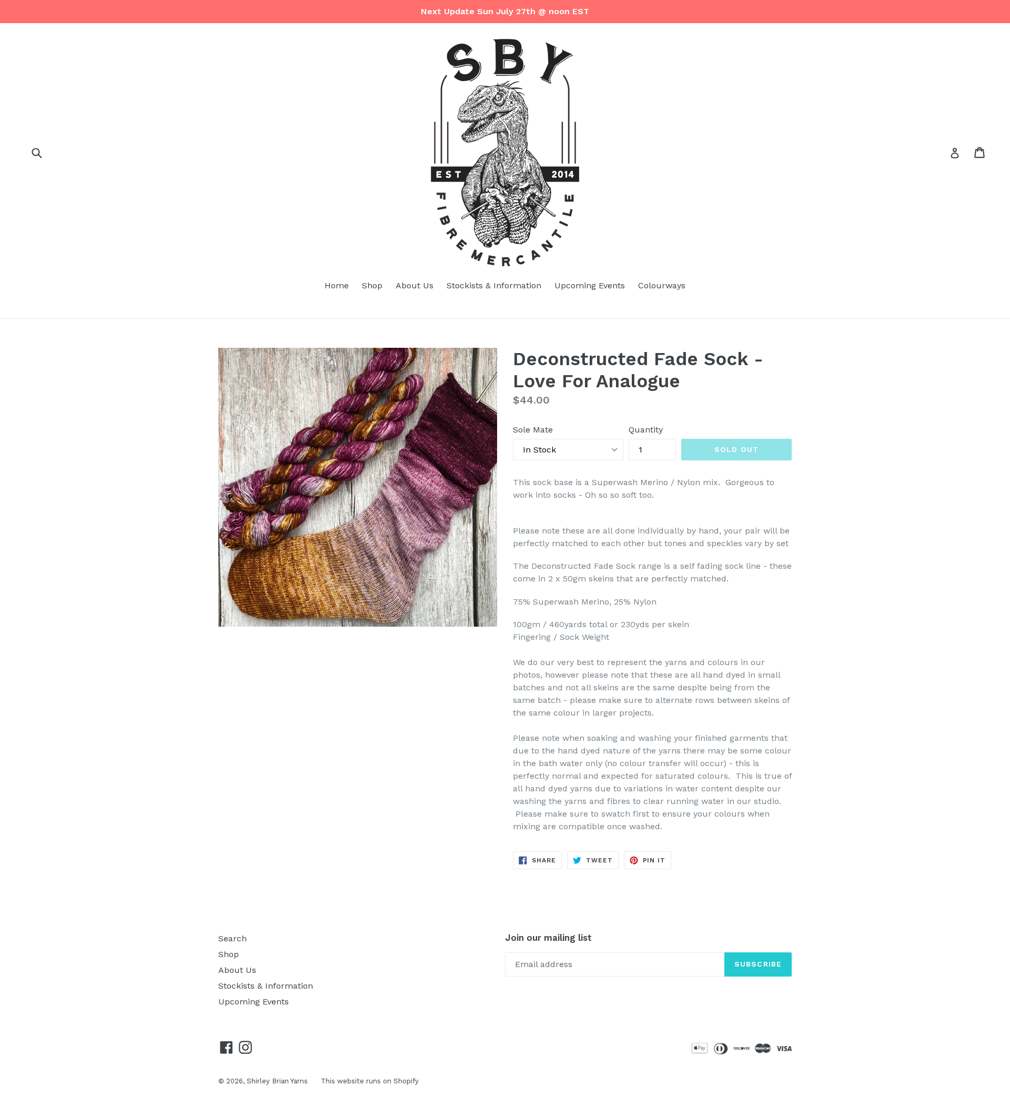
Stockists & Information (494, 285)
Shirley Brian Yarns (277, 1081)
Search (232, 938)
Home (337, 285)
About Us (414, 285)
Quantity (646, 430)
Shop (372, 285)
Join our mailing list (548, 937)
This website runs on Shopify (370, 1081)
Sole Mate (533, 430)
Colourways (661, 285)
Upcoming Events (589, 285)
